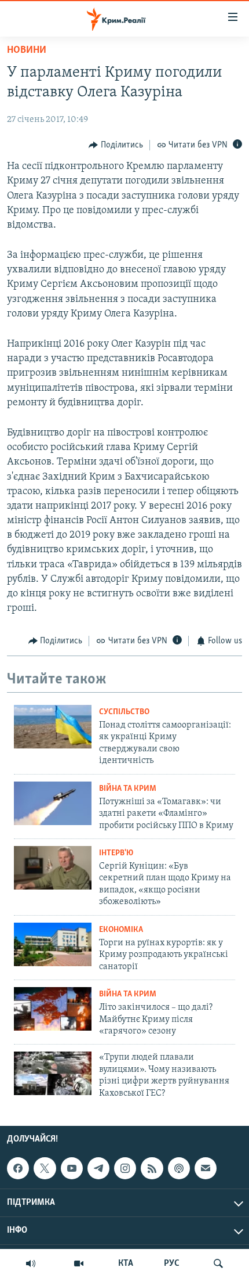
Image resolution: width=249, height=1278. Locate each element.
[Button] (116, 145)
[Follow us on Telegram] (98, 1168)
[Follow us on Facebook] (18, 1168)
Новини (26, 50)
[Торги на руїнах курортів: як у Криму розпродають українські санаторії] (52, 944)
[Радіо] (30, 1263)
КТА (125, 1263)
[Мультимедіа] (78, 1263)
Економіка (121, 930)
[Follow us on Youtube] (72, 1168)
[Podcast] (179, 1168)
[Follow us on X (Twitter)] (45, 1168)
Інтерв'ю (116, 853)
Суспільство (124, 712)
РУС (172, 1263)
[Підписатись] (206, 1168)
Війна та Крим (127, 788)
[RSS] (152, 1168)
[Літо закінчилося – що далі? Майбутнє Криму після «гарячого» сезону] (52, 1009)
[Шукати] (218, 1263)
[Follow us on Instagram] (125, 1168)
